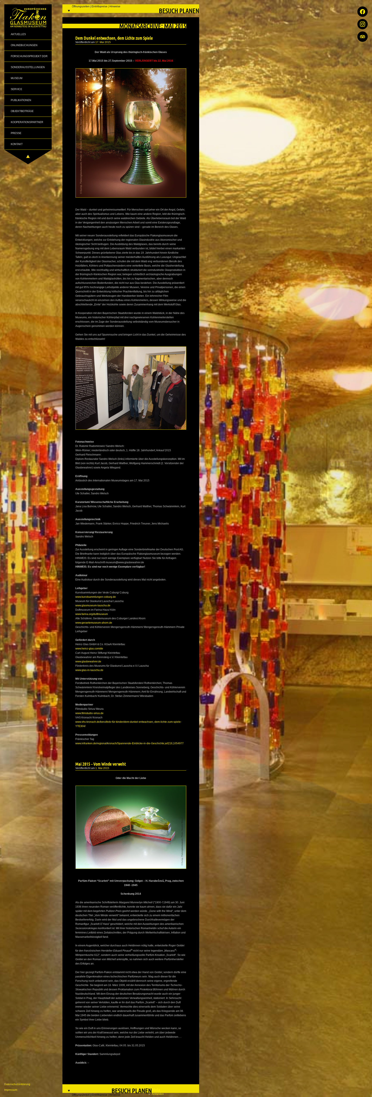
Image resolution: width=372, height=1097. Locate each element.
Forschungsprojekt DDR (29, 56)
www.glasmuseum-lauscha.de (92, 605)
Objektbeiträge (22, 111)
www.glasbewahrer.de (88, 661)
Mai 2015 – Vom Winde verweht (100, 763)
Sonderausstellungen (28, 67)
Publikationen (21, 100)
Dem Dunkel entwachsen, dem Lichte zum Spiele (114, 38)
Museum (16, 78)
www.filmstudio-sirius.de (89, 713)
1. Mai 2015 (102, 768)
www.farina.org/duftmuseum (91, 614)
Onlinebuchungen (24, 45)
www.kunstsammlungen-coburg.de (95, 596)
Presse (16, 133)
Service (16, 89)
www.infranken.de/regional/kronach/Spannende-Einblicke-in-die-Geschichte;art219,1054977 (129, 743)
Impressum (10, 1089)
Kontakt (17, 144)
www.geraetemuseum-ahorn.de (93, 622)
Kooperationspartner (27, 122)
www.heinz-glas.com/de (89, 648)
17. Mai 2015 (103, 42)
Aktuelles (18, 34)
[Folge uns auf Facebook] (362, 11)
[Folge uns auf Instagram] (362, 24)
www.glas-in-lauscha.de (89, 670)
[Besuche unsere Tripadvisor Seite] (362, 36)
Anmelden (158, 1093)
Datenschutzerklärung (17, 1084)
